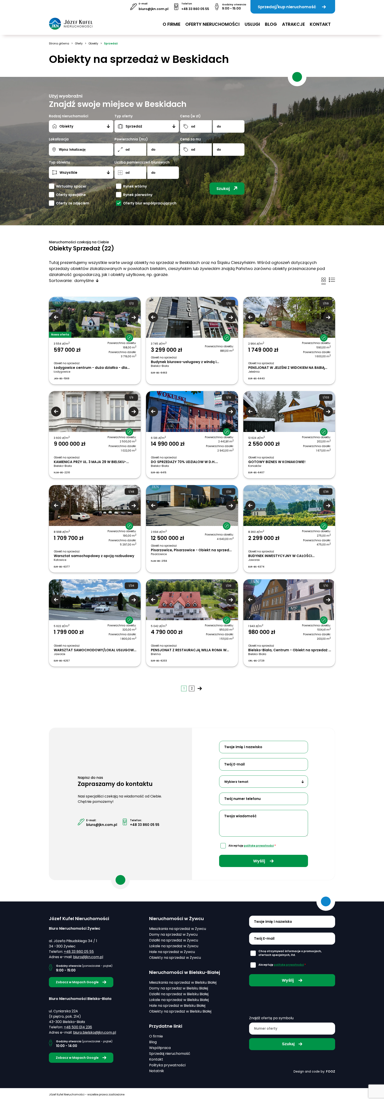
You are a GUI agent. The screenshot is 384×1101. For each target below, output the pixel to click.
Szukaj (223, 188)
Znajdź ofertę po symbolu (271, 1018)
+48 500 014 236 (78, 1027)
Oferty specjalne (71, 194)
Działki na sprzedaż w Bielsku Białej (178, 994)
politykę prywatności (259, 845)
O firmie (171, 24)
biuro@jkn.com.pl (153, 9)
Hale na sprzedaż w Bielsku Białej (177, 1005)
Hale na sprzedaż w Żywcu (172, 951)
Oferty (79, 43)
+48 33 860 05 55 (195, 9)
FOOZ (330, 1071)
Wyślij (259, 861)
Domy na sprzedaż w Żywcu (173, 934)
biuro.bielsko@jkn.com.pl (94, 1032)
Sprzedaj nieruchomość (169, 1053)
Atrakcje (293, 24)
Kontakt (320, 24)
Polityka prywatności (167, 1065)
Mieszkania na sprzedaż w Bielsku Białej (182, 982)
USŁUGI (252, 24)
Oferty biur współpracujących (149, 203)
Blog (271, 24)
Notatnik (156, 1070)
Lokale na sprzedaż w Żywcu (173, 946)
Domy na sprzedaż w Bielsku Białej (178, 988)
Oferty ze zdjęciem (72, 203)
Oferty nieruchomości (212, 24)
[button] (127, 334)
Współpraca (160, 1047)
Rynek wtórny (135, 186)
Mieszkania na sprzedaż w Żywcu (177, 928)
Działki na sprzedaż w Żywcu (173, 940)
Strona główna (59, 43)
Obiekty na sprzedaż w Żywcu (175, 957)
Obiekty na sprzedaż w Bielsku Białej (180, 1011)
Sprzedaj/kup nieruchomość (287, 7)
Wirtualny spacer (71, 186)
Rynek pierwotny (137, 194)
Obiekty (93, 43)
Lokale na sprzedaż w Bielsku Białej (179, 999)
